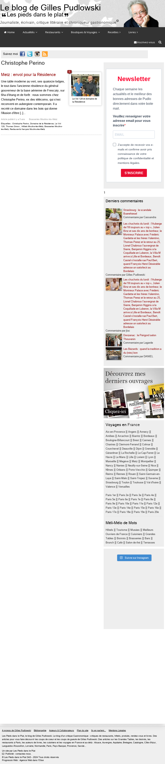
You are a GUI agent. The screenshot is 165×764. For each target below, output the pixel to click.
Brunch (110, 542)
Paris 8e (148, 499)
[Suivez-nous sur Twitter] (29, 54)
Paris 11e (137, 503)
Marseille (111, 461)
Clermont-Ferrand (129, 444)
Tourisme (121, 529)
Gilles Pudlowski (43, 736)
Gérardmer (112, 452)
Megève (124, 461)
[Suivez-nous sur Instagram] (37, 54)
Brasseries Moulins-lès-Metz (43, 119)
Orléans (120, 469)
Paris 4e (149, 495)
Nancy (109, 465)
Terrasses (149, 542)
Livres (132, 32)
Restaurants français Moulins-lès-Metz (27, 129)
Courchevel (112, 448)
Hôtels (109, 529)
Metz (135, 461)
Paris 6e (123, 499)
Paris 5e (110, 499)
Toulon (125, 482)
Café (120, 542)
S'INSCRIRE (134, 173)
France (134, 425)
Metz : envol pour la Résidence (28, 74)
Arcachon (123, 435)
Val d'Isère (152, 482)
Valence (110, 486)
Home (11, 32)
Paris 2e (124, 495)
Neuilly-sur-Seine (137, 465)
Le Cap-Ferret (146, 452)
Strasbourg (112, 482)
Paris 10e (123, 503)
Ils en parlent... (98, 730)
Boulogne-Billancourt (118, 440)
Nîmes (109, 469)
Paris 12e (151, 503)
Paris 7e (135, 499)
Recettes (113, 32)
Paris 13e (111, 507)
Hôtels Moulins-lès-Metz (32, 126)
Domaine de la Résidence (42, 123)
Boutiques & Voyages (84, 32)
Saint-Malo (120, 478)
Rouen (132, 473)
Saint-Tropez (137, 478)
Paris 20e (153, 511)
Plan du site (82, 730)
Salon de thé (133, 542)
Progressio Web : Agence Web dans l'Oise (23, 760)
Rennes (120, 473)
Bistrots (121, 538)
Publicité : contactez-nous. (16, 754)
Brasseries (135, 538)
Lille (131, 457)
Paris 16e (153, 507)
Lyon (150, 457)
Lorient (140, 457)
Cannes (146, 440)
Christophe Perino (20, 123)
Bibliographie (40, 730)
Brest (136, 440)
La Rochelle (128, 452)
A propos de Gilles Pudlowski (16, 730)
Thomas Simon (13, 126)
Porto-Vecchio (137, 469)
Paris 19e (139, 511)
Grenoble (150, 448)
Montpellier (147, 461)
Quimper (153, 469)
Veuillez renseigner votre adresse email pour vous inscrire (132, 121)
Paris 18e (125, 511)
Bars (147, 538)
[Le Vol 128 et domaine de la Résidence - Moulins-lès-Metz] (85, 85)
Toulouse (138, 482)
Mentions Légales (117, 730)
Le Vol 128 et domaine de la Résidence (84, 100)
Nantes (120, 465)
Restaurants (53, 32)
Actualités (29, 32)
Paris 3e (136, 495)
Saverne (153, 478)
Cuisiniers (136, 534)
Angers (132, 431)
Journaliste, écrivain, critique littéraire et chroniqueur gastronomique (59, 22)
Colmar (146, 444)
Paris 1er (111, 495)
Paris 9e (110, 503)
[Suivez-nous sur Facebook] (22, 54)
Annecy (144, 431)
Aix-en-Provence (115, 431)
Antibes (110, 435)
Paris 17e (111, 511)
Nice (153, 465)
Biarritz (136, 435)
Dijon (139, 448)
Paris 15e (139, 507)
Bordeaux (149, 435)
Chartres (111, 444)
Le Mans (121, 457)
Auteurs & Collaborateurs (61, 730)
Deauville (127, 448)
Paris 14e (125, 507)
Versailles (124, 486)
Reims (109, 473)
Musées (135, 529)
